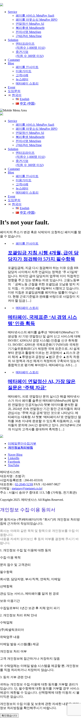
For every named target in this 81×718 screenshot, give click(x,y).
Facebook (14, 461)
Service (12, 11)
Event (11, 87)
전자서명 (28, 32)
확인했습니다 (9, 715)
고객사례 (22, 75)
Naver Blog (15, 454)
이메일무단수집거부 (22, 443)
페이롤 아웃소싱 (36, 19)
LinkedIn (13, 458)
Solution (13, 40)
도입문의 (14, 200)
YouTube (13, 465)
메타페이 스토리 (27, 83)
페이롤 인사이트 (27, 67)
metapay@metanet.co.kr (27, 488)
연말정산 (30, 23)
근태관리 (29, 36)
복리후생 (30, 27)
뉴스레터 (22, 79)
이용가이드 (23, 71)
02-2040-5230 (24, 484)
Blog (11, 63)
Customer (14, 59)
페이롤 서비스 (35, 15)
